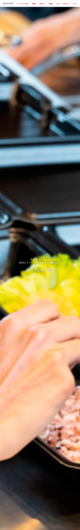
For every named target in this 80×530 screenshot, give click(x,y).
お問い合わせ (66, 3)
